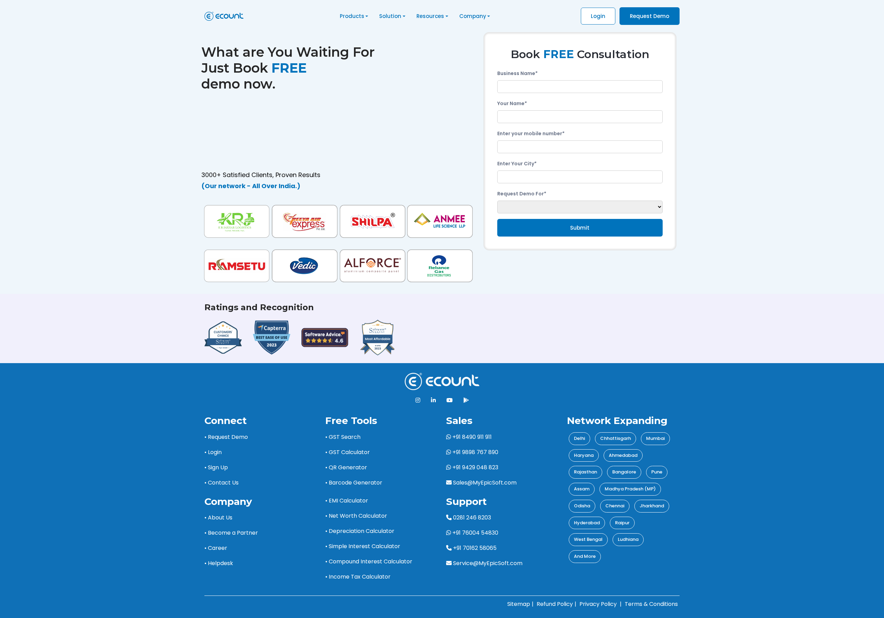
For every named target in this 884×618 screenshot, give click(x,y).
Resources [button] (430, 16)
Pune (656, 472)
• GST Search (343, 437)
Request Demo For (521, 193)
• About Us (218, 518)
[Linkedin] (433, 400)
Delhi (579, 438)
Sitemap (518, 604)
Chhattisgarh (615, 438)
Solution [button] (390, 16)
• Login (213, 452)
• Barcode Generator (353, 483)
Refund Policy (555, 604)
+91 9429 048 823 (474, 467)
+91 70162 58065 (474, 548)
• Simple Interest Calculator (362, 546)
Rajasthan (585, 472)
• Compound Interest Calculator (368, 561)
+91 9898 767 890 (474, 452)
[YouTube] (449, 400)
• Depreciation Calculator (359, 531)
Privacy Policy (598, 604)
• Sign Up (216, 467)
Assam (581, 489)
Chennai (614, 505)
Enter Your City (517, 163)
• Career (215, 548)
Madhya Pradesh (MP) (630, 489)
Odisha (582, 505)
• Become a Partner (231, 533)
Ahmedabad (623, 455)
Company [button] (472, 16)
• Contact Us (221, 483)
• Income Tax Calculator (358, 577)
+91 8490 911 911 (471, 437)
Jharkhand (652, 505)
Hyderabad (587, 522)
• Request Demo (226, 437)
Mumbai (655, 438)
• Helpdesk (218, 563)
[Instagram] (418, 400)
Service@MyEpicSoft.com (487, 563)
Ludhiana (628, 539)
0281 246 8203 (471, 518)
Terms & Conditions (651, 604)
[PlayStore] (466, 400)
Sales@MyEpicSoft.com (485, 483)
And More (585, 556)
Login (598, 16)
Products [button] (352, 16)
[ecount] (442, 381)
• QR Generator (346, 467)
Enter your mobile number (531, 133)
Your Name (512, 103)
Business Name (517, 73)
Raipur (622, 522)
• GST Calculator (347, 452)
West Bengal (588, 539)
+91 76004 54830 (474, 533)
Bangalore (624, 472)
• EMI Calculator (346, 501)
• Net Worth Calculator (356, 516)
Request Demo (649, 16)
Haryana (584, 455)
